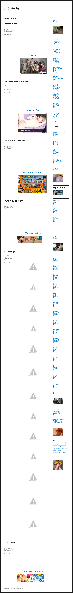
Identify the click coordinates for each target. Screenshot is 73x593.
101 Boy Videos (55, 133)
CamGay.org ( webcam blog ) (58, 78)
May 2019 (55, 277)
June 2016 (55, 305)
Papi (54, 106)
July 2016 (54, 304)
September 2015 (56, 315)
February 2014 (55, 337)
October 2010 (55, 382)
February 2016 (55, 310)
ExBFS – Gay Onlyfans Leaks (58, 84)
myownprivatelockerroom (57, 161)
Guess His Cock (56, 152)
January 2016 (55, 311)
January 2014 (55, 338)
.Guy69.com (55, 50)
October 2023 (55, 261)
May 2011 (54, 374)
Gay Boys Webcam (56, 87)
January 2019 (55, 279)
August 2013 (55, 343)
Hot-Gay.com (55, 153)
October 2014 (55, 328)
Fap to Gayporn (56, 145)
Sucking (7, 88)
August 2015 (55, 316)
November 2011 (56, 367)
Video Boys (6, 90)
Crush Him (55, 80)
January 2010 (55, 392)
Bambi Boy (55, 140)
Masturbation (6, 30)
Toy (54, 229)
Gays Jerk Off (55, 151)
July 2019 (54, 276)
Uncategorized (55, 231)
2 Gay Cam (55, 135)
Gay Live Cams (55, 89)
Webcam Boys (55, 117)
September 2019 (56, 275)
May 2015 (55, 320)
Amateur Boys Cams (56, 62)
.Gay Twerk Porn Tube (57, 49)
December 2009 (56, 393)
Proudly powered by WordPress (17, 588)
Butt (53, 444)
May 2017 (55, 294)
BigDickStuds (55, 142)
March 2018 (55, 286)
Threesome (59, 450)
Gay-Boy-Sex (55, 95)
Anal (58, 442)
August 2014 (55, 330)
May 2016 (55, 306)
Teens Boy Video (56, 112)
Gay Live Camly (55, 88)
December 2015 (56, 312)
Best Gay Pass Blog (56, 67)
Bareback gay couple (56, 413)
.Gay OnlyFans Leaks (56, 45)
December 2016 (56, 298)
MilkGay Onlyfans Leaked (57, 160)
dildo (62, 444)
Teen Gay (54, 450)
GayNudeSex (55, 96)
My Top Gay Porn (56, 104)
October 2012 (55, 355)
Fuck (58, 446)
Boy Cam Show (55, 71)
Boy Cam (54, 70)
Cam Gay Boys (55, 77)
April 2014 (55, 334)
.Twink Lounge (55, 53)
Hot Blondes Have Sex (16, 81)
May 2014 (55, 333)
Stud (54, 226)
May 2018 (55, 284)
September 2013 (56, 342)
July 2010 (54, 385)
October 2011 (55, 368)
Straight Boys (55, 225)
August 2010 (55, 384)
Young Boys (11, 89)
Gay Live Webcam (56, 90)
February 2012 (55, 364)
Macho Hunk (55, 159)
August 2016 (55, 303)
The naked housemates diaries (58, 166)
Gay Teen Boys (6, 206)
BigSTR (54, 69)
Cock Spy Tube (55, 79)
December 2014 (56, 325)
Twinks (54, 230)
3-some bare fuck (56, 411)
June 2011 (55, 373)
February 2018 (55, 287)
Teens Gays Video (56, 113)
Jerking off (8, 29)
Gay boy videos (55, 213)
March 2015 (55, 322)
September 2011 (56, 369)
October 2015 (55, 314)
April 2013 (55, 348)
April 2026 (55, 258)
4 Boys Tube (55, 136)
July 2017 (54, 293)
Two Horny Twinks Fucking (58, 421)
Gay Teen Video (56, 94)
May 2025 (55, 259)
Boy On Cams (55, 143)
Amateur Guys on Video (57, 139)
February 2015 (55, 323)
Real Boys (55, 163)
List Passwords (56, 155)
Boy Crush (55, 72)
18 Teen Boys (55, 60)
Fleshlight (55, 211)
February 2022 (55, 266)
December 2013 (56, 339)
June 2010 (55, 386)
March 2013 (55, 349)
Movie (11, 146)
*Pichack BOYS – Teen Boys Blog (59, 131)
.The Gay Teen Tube (56, 52)
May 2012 (55, 360)
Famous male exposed (57, 144)
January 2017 (55, 297)
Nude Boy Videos (56, 162)
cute (7, 260)
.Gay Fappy (55, 44)
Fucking (54, 212)
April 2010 (55, 388)
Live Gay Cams (55, 103)
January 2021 (55, 269)
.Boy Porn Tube (56, 42)
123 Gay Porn (55, 58)
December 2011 (56, 366)
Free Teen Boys (56, 146)
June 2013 (55, 346)
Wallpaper (59, 452)
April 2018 (55, 285)
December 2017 (56, 288)
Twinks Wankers (56, 116)
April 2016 (55, 307)
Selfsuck (54, 222)
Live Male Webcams (56, 158)
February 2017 (55, 296)
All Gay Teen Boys (56, 61)
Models (7, 257)
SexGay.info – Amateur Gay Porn (59, 108)
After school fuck (56, 418)
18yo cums (10, 542)
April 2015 (55, 321)
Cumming (55, 210)
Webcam (54, 237)
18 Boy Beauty (55, 134)
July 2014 (54, 331)
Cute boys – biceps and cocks (58, 412)
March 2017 (55, 295)
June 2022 (55, 265)
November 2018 (56, 280)
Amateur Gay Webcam (57, 63)
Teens (10, 30)
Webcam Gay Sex (56, 169)
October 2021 (55, 267)
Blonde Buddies (56, 420)
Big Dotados (55, 141)
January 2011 (55, 378)
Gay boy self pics (56, 148)
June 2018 (55, 283)
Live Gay (54, 157)
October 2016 (55, 301)
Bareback (55, 203)
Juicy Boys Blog (56, 154)
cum (5, 29)
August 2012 (55, 357)
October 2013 (55, 341)
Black (54, 207)
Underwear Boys (56, 232)
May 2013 (55, 347)
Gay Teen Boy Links (12, 8)
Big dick (63, 442)
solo (7, 33)
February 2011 (55, 377)
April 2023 (55, 262)
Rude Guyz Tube (56, 164)
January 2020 (55, 274)
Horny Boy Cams (56, 99)
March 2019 (55, 278)
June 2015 (55, 319)
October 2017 (55, 289)
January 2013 (55, 351)
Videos (7, 31)
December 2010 (56, 379)
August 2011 (55, 370)
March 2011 (55, 376)
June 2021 (55, 268)
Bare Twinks (55, 66)
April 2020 (55, 273)
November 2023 (56, 260)
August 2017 (55, 292)
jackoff (54, 448)
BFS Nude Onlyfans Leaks (57, 68)
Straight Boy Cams (56, 111)
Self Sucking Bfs (56, 107)
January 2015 (55, 324)
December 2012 (56, 352)
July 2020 (55, 271)
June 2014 (55, 332)
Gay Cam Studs (55, 149)
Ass (60, 442)
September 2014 (56, 329)
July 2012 (54, 358)
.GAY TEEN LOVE (56, 48)
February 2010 (55, 391)
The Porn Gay (55, 114)
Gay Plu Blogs (55, 93)
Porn (63, 448)
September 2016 (56, 302)
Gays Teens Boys (56, 97)
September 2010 (56, 383)
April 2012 (55, 361)
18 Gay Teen (55, 59)
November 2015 (56, 313)
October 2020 (55, 270)
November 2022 (56, 264)
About (54, 20)
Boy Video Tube (56, 75)
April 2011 (55, 375)
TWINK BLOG (55, 168)
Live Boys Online (56, 102)
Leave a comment (7, 34)
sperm (54, 223)
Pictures (10, 257)
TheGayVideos (55, 167)
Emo (64, 444)
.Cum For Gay (55, 43)
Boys (5, 257)
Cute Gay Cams (55, 81)
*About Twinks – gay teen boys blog (59, 130)
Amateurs (55, 202)
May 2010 (55, 387)
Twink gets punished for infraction (59, 422)
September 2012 (56, 356)
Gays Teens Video (56, 98)
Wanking (10, 31)
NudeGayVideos (56, 105)
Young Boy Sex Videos (57, 121)
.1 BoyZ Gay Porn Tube (57, 41)
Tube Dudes (55, 115)
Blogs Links (55, 21)
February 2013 (55, 350)
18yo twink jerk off (14, 140)
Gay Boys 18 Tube (56, 86)
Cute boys (9, 251)
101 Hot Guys (55, 57)
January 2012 (55, 365)
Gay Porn (54, 150)
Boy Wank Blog (56, 76)
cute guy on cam (13, 200)
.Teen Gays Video (56, 51)
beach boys (55, 204)
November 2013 (56, 340)
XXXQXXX (55, 120)
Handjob (54, 216)
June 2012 (55, 359)
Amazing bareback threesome (58, 419)
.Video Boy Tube (56, 54)
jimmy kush (11, 23)
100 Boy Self (55, 132)
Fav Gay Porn (55, 85)
